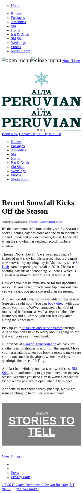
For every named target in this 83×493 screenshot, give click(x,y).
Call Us (41, 134)
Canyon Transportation (39, 344)
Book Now (10, 134)
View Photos (11, 457)
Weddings (18, 43)
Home (15, 6)
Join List (54, 134)
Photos (16, 47)
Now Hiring (71, 61)
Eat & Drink (20, 34)
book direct (56, 303)
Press (15, 473)
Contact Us (27, 134)
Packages (18, 18)
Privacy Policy (21, 477)
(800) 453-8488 (27, 489)
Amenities (18, 22)
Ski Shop (17, 39)
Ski (13, 26)
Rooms (16, 14)
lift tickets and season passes (41, 328)
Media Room (20, 51)
